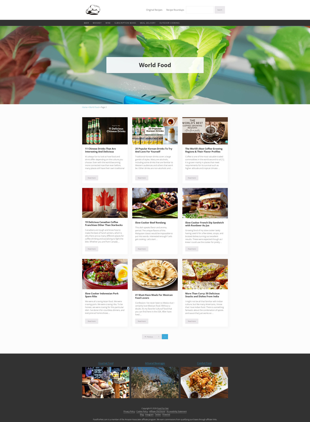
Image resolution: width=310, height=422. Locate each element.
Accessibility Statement (177, 411)
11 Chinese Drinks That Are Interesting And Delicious (100, 150)
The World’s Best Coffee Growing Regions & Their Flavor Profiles (203, 150)
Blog (142, 414)
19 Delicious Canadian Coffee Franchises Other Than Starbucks (104, 224)
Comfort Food (204, 363)
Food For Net (162, 408)
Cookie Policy (142, 411)
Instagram (149, 414)
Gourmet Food (105, 363)
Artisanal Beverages (155, 363)
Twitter (158, 414)
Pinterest (166, 414)
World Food (94, 107)
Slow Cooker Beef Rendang (150, 222)
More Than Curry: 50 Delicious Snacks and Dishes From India (202, 295)
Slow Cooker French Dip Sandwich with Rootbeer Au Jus (204, 224)
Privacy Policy (129, 411)
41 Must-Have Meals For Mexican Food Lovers (154, 296)
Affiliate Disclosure (157, 411)
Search (219, 10)
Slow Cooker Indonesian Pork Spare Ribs (102, 295)
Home (84, 107)
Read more (93, 178)
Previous (150, 337)
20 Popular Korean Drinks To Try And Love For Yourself (153, 150)
